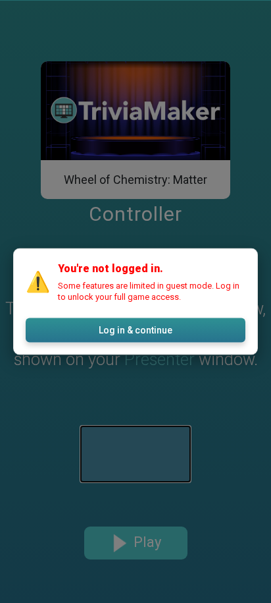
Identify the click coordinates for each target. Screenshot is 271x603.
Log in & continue (135, 330)
